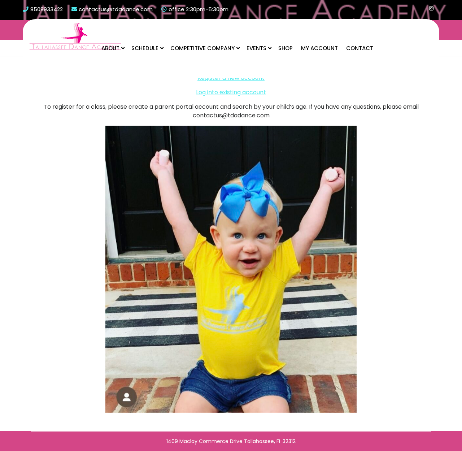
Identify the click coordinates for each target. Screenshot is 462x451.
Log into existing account (231, 92)
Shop (285, 48)
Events (256, 48)
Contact (359, 48)
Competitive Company (202, 48)
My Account (319, 48)
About (110, 48)
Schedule (144, 48)
